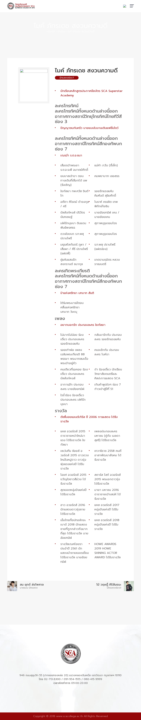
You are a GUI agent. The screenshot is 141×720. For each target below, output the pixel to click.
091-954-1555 (72, 679)
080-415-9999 (93, 679)
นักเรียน (61, 31)
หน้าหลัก (51, 31)
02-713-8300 (52, 679)
